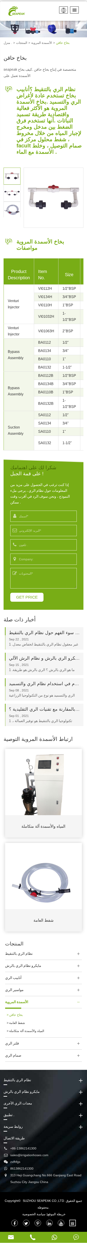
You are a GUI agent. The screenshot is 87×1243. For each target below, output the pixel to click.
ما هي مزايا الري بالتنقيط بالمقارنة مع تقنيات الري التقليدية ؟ (44, 709)
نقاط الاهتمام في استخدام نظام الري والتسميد (44, 683)
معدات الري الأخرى (18, 1103)
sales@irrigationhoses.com (29, 1155)
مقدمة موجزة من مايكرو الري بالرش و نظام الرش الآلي (44, 658)
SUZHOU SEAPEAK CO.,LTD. (44, 1200)
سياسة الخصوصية (34, 1214)
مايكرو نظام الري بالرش (23, 966)
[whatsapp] (54, 1237)
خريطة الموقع (57, 1214)
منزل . (8, 43)
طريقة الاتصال (14, 1138)
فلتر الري (12, 1043)
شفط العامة (43, 920)
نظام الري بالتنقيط (19, 953)
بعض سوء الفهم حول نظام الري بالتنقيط (44, 632)
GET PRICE (27, 597)
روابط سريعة (13, 1126)
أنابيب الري (13, 978)
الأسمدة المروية (41, 43)
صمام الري (13, 1055)
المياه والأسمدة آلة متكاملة (43, 826)
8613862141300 (21, 1168)
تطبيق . (9, 1115)
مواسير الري (14, 990)
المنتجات (21, 43)
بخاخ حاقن (63, 43)
